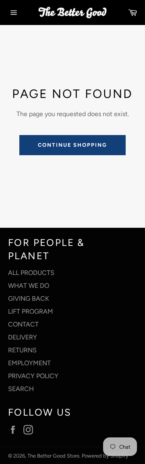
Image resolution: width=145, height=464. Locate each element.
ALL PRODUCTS (31, 273)
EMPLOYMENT (29, 363)
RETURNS (22, 350)
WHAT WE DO (28, 285)
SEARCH (21, 389)
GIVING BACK (28, 298)
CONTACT (23, 324)
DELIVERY (22, 337)
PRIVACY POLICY (33, 376)
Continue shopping (72, 145)
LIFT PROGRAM (30, 311)
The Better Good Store (53, 456)
